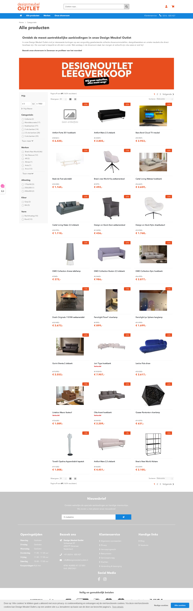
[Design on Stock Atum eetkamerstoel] (111, 208)
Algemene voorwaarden (111, 541)
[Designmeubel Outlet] (28, 7)
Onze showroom (62, 15)
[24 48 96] (63, 99)
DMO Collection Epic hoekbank (149, 271)
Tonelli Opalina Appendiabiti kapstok (68, 461)
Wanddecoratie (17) (32, 122)
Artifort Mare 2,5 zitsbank (104, 461)
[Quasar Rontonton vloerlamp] (153, 395)
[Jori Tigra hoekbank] (111, 346)
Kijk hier (37, 565)
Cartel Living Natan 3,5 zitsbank (65, 225)
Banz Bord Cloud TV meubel (148, 133)
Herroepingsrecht (108, 549)
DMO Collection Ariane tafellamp (66, 271)
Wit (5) (27, 205)
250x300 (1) (29, 188)
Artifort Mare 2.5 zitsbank (104, 133)
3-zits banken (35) (31, 136)
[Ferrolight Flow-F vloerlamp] (111, 300)
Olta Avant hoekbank (103, 412)
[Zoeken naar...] (126, 6)
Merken (47, 15)
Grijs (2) (28, 202)
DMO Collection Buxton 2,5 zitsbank (109, 271)
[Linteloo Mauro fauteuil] (70, 395)
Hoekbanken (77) (31, 126)
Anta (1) (28, 165)
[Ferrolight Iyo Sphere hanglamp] (153, 300)
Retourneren (106, 554)
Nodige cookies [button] (161, 605)
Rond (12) (28, 219)
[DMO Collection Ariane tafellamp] (70, 254)
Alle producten (32, 15)
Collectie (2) (29, 119)
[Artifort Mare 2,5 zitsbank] (111, 444)
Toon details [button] (117, 607)
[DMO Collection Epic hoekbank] (153, 254)
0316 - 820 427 (169, 16)
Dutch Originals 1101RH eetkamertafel (68, 317)
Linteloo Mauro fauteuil (62, 412)
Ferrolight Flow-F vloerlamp (106, 317)
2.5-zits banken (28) (32, 133)
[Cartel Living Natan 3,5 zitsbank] (70, 208)
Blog (142, 541)
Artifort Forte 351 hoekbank (64, 133)
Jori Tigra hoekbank (102, 363)
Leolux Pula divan (143, 363)
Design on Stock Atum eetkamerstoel (109, 225)
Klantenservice (150, 15)
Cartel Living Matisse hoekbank (149, 179)
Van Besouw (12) (31, 155)
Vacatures (144, 545)
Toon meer (27, 141)
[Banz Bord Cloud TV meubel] (153, 116)
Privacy (104, 545)
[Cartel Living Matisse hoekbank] (153, 162)
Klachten (104, 562)
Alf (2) (27, 158)
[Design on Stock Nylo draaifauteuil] (153, 208)
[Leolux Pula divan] (153, 346)
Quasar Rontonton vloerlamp (148, 412)
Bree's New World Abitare (147, 461)
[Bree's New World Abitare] (153, 444)
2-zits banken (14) (31, 129)
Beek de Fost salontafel (62, 179)
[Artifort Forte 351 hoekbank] (70, 116)
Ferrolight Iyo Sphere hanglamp (149, 317)
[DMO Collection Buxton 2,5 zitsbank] (111, 254)
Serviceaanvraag (108, 558)
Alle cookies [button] (180, 605)
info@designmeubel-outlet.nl (76, 560)
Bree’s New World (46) (33, 152)
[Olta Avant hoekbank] (111, 395)
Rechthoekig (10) (31, 216)
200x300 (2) (29, 191)
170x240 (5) (29, 184)
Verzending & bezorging (111, 566)
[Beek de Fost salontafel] (70, 162)
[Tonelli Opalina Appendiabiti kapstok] (70, 444)
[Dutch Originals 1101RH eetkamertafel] (70, 300)
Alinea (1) (28, 162)
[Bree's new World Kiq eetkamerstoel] (111, 162)
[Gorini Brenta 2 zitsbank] (70, 346)
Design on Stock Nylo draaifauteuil (150, 225)
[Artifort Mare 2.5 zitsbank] (111, 116)
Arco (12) (28, 169)
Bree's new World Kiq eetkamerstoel (109, 179)
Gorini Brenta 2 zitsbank (62, 363)
